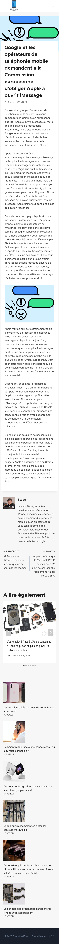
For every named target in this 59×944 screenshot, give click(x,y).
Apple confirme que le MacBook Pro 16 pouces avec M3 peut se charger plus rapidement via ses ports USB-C (44, 563)
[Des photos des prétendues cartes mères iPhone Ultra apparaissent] (29, 894)
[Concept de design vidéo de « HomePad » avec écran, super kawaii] (29, 771)
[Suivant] (50, 632)
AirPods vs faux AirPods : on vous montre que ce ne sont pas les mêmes (14, 559)
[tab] (23, 665)
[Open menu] (53, 6)
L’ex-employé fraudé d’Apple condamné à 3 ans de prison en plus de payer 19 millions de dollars (29, 646)
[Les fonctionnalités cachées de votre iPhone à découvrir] (29, 692)
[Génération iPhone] (14, 6)
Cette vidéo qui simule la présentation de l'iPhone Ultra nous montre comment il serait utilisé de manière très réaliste (28, 869)
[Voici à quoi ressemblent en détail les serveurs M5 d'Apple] (29, 811)
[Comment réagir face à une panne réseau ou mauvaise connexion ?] (29, 732)
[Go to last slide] (8, 632)
